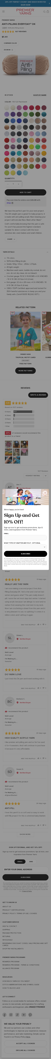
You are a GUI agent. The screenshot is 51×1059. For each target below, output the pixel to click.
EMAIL (6, 534)
